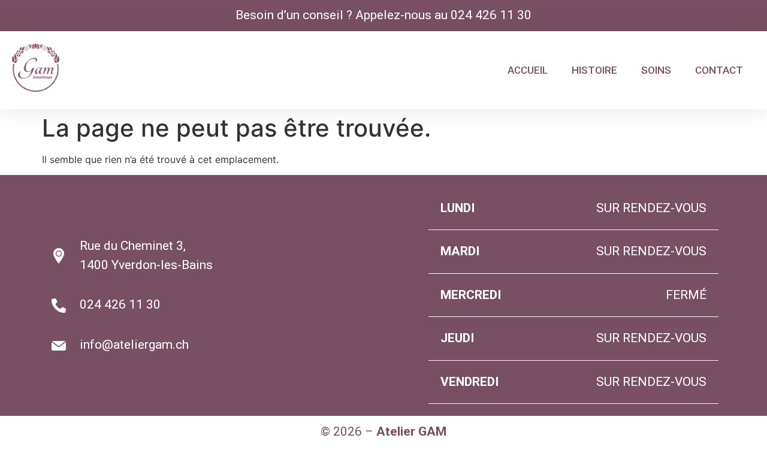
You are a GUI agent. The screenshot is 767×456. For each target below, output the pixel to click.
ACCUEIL (528, 70)
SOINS (656, 70)
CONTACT (719, 70)
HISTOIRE (594, 70)
